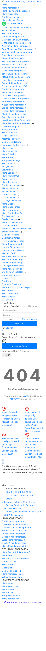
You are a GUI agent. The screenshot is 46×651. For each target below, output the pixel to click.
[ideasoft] (9, 602)
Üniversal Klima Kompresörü (15, 524)
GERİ (26, 396)
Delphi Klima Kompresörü (14, 543)
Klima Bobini (8, 589)
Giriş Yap (19, 323)
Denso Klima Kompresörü (14, 536)
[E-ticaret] (22, 602)
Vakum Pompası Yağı (12, 577)
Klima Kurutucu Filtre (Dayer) (16, 558)
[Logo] (23, 3)
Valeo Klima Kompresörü (13, 540)
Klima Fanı (7, 555)
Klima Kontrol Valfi (11, 598)
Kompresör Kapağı (11, 595)
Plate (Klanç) (8, 592)
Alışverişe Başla (19, 346)
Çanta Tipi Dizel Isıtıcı (12, 570)
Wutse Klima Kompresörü (14, 533)
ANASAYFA (15, 399)
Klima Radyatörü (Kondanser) (16, 552)
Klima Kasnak (8, 583)
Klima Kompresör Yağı (12, 574)
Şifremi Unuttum (29, 319)
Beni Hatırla (9, 319)
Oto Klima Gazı (9, 561)
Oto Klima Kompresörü (13, 521)
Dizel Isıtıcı (7, 567)
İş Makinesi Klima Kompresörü (16, 527)
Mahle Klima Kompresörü (14, 546)
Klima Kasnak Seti (10, 586)
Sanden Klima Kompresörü (14, 530)
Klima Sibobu (8, 564)
